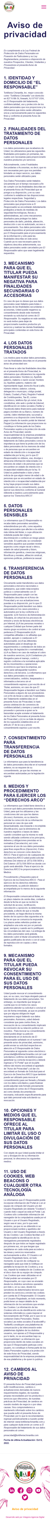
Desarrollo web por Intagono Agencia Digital (25, 1517)
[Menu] (42, 7)
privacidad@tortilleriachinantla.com (21, 1054)
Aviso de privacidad (25, 1509)
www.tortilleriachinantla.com (29, 1422)
